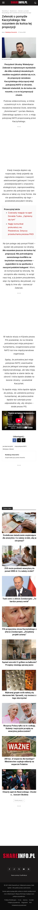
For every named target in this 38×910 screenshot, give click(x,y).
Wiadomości (13, 11)
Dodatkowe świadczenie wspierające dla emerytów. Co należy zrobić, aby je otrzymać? (19, 538)
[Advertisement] (19, 147)
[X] (19, 440)
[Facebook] (14, 440)
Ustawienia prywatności (19, 905)
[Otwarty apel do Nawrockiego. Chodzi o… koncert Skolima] (19, 779)
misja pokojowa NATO (21, 446)
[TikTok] (14, 869)
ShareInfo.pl (5, 11)
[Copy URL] (23, 440)
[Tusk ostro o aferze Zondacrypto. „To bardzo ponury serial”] (19, 586)
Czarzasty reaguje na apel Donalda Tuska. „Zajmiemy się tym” (20, 216)
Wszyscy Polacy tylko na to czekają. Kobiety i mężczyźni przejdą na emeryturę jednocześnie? (19, 728)
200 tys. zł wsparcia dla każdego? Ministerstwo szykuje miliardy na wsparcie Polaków (19, 761)
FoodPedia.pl (23, 875)
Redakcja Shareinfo (11, 32)
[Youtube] (24, 869)
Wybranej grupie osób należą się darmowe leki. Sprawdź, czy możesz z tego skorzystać (19, 695)
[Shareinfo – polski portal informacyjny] (19, 855)
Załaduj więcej (18, 800)
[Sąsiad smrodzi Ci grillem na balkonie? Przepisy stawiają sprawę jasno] (19, 649)
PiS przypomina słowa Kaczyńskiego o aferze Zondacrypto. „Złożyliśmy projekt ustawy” (19, 632)
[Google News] (28, 869)
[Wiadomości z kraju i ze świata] (19, 2)
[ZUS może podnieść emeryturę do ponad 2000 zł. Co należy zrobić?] (19, 556)
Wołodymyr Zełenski (8, 449)
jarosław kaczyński (8, 446)
